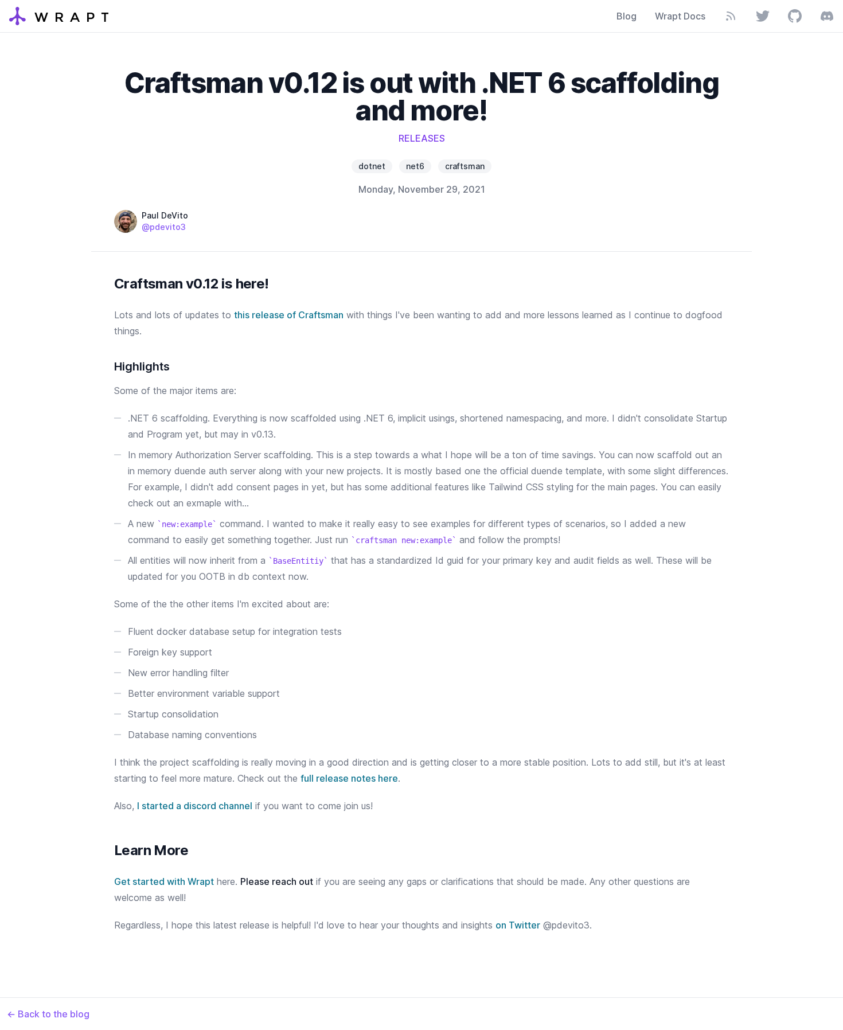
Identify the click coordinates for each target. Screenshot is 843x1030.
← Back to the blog (48, 1014)
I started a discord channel (194, 805)
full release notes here (349, 778)
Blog (626, 16)
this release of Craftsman (289, 315)
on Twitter (517, 925)
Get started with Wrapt (164, 881)
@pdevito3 (164, 227)
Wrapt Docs (680, 16)
